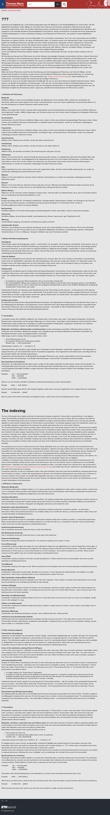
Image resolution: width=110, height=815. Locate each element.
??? (15, 4)
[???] (64, 4)
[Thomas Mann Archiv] (98, 4)
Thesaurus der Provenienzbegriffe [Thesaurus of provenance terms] (28, 467)
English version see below (11, 10)
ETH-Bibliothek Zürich (7, 811)
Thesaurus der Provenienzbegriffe (59, 76)
